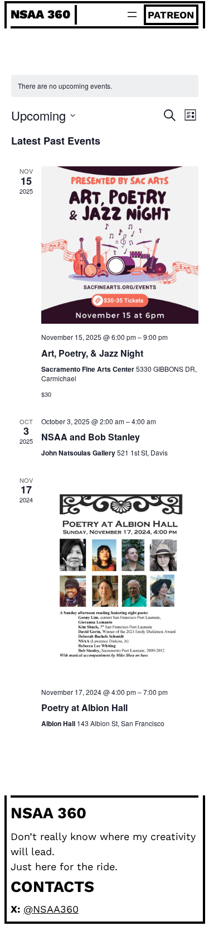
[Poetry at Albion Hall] (119, 577)
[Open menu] (132, 14)
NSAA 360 (40, 14)
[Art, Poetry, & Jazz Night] (119, 245)
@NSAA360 (51, 909)
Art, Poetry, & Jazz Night (92, 353)
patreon (171, 15)
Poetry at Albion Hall (84, 707)
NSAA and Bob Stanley (90, 436)
